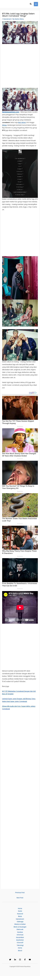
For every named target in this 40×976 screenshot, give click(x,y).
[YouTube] (30, 959)
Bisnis (20, 916)
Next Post (20, 898)
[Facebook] (25, 959)
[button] (31, 4)
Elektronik (20, 929)
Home (20, 908)
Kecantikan (20, 937)
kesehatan (20, 940)
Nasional (20, 914)
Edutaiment (7, 19)
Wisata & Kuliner (20, 924)
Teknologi (20, 945)
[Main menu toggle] (36, 4)
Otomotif (20, 943)
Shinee (4, 125)
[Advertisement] (20, 67)
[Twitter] (10, 959)
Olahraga (20, 922)
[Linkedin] (15, 959)
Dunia (20, 911)
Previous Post (20, 893)
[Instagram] (20, 959)
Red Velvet (22, 122)
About (20, 951)
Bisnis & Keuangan (20, 927)
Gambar (20, 932)
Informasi (20, 935)
